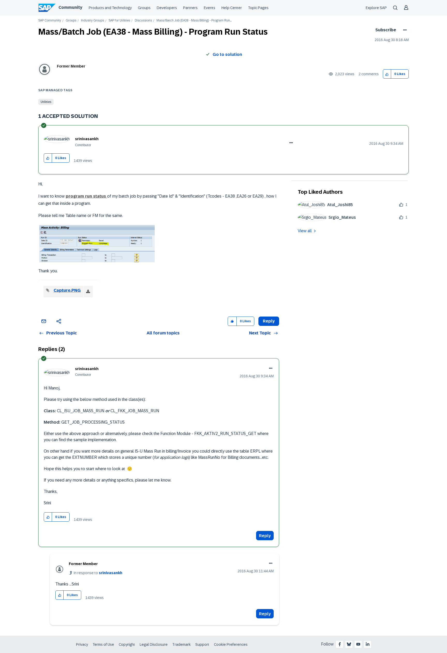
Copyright (127, 644)
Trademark (181, 644)
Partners (190, 8)
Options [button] (404, 30)
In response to (98, 573)
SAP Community (49, 20)
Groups (144, 8)
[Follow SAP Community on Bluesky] (349, 644)
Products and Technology (110, 8)
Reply (265, 536)
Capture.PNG (67, 290)
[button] (387, 74)
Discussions (143, 20)
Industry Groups (92, 20)
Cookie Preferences (231, 644)
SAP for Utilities (119, 20)
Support (202, 644)
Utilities (46, 102)
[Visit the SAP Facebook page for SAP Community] (340, 644)
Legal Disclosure (154, 644)
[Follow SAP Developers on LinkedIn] (368, 644)
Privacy (82, 644)
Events (209, 8)
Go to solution (227, 54)
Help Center (231, 8)
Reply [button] (269, 321)
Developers (167, 8)
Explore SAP (376, 8)
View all (305, 231)
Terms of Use (103, 644)
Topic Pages (258, 8)
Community (70, 7)
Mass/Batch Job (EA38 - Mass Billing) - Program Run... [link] (194, 20)
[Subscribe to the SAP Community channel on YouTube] (358, 644)
